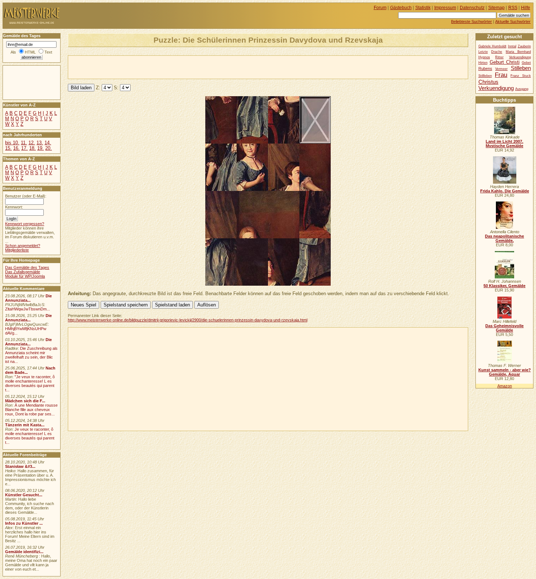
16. (16, 148)
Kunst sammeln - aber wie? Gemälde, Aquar (504, 372)
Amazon (504, 386)
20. (48, 148)
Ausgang (521, 89)
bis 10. (12, 142)
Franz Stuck (520, 76)
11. (24, 142)
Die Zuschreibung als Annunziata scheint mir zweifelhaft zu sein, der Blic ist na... (31, 355)
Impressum (445, 7)
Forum (380, 7)
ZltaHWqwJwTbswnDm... (27, 309)
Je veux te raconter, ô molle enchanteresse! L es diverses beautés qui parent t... (29, 436)
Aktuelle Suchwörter (513, 21)
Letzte (483, 52)
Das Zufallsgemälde (22, 272)
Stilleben (521, 68)
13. (39, 142)
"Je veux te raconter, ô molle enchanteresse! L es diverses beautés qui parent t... (30, 383)
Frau (501, 74)
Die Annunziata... (28, 298)
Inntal (512, 46)
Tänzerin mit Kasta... (24, 425)
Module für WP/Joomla (25, 276)
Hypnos (484, 57)
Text (48, 52)
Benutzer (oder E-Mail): (25, 196)
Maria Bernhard (518, 52)
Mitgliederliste (17, 250)
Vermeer (501, 69)
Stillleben (485, 76)
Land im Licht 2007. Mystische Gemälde (504, 143)
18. (32, 148)
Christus (488, 82)
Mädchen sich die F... (25, 401)
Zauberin (524, 46)
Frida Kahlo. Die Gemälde (504, 191)
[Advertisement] (153, 67)
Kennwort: (14, 207)
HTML (30, 52)
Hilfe (525, 7)
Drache (496, 52)
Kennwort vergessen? (24, 224)
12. (31, 142)
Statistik (423, 7)
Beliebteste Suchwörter (471, 21)
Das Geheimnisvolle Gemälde (504, 328)
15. (8, 148)
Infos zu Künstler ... (24, 523)
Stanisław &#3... (20, 466)
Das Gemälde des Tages (27, 267)
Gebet (526, 62)
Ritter (499, 57)
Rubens (485, 68)
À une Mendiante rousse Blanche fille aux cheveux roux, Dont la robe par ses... (31, 409)
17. (24, 148)
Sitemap (496, 7)
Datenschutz (472, 7)
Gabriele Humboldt (492, 46)
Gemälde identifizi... (24, 551)
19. (40, 148)
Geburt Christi (505, 62)
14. (47, 142)
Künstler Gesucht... (23, 495)
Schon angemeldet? (22, 245)
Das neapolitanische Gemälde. (504, 238)
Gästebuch (401, 7)
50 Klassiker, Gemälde (504, 285)
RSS (512, 7)
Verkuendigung (496, 88)
